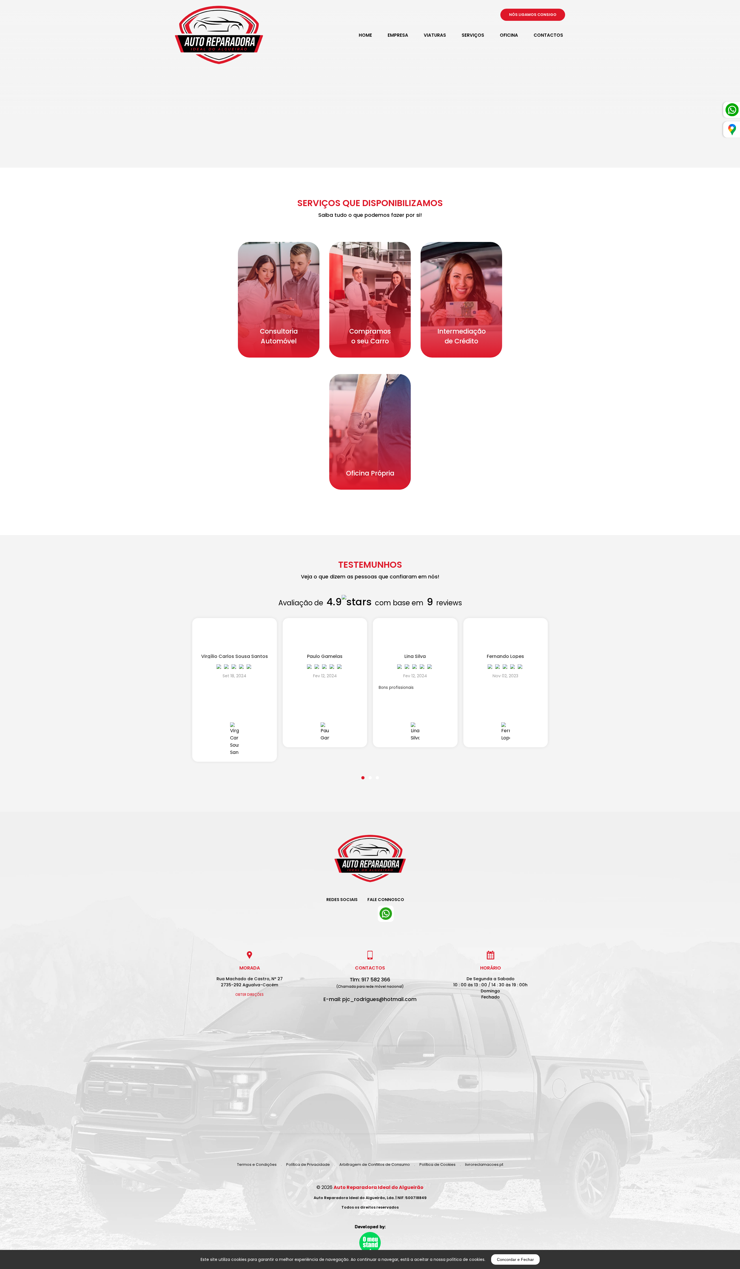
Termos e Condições (257, 1164)
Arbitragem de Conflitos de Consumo (374, 1164)
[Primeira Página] (370, 863)
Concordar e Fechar (515, 1259)
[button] (363, 774)
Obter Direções (249, 994)
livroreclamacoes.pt (484, 1164)
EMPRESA (398, 35)
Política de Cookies (437, 1164)
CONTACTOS (548, 35)
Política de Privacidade (308, 1164)
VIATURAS (435, 35)
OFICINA (509, 35)
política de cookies (465, 1259)
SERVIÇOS (473, 35)
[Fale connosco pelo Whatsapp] (385, 914)
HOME (365, 35)
